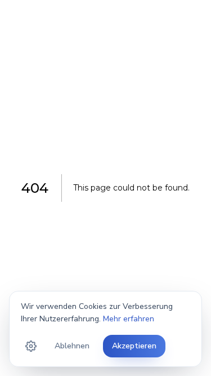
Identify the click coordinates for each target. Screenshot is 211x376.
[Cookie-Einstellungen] (31, 346)
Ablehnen (72, 345)
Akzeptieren (134, 345)
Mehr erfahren (128, 318)
